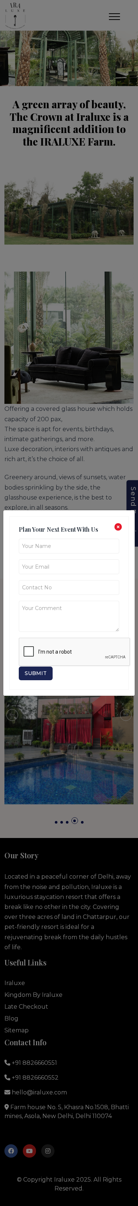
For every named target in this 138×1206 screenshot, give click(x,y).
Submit (36, 673)
